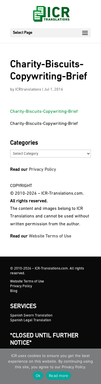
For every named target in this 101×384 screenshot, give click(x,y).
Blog (13, 291)
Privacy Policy (42, 169)
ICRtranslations (28, 89)
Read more (58, 375)
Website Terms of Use (50, 236)
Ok (38, 375)
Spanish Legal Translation (30, 320)
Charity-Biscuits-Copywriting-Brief (44, 111)
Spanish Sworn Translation (31, 315)
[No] (94, 366)
